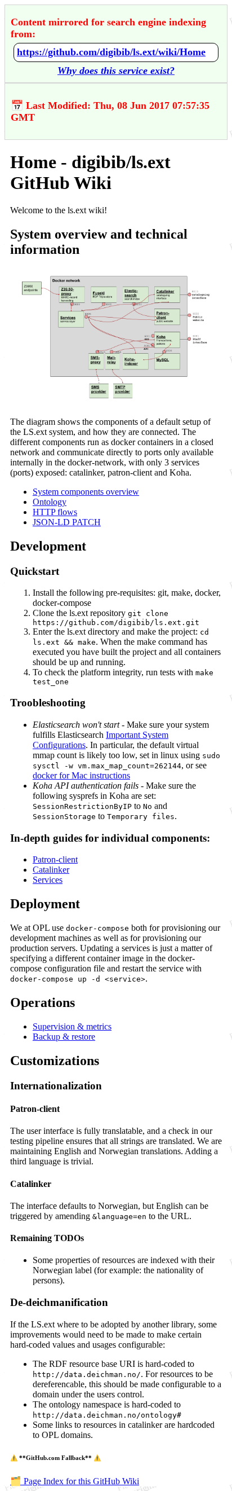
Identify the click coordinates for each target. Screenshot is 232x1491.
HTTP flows (55, 512)
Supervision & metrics (72, 1026)
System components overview (86, 491)
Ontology (49, 502)
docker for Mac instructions (81, 775)
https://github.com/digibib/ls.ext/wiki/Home (111, 52)
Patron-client (55, 859)
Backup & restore (64, 1036)
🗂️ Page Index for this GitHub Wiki (74, 1481)
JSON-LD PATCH (67, 522)
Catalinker (51, 869)
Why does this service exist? (116, 70)
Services (48, 880)
